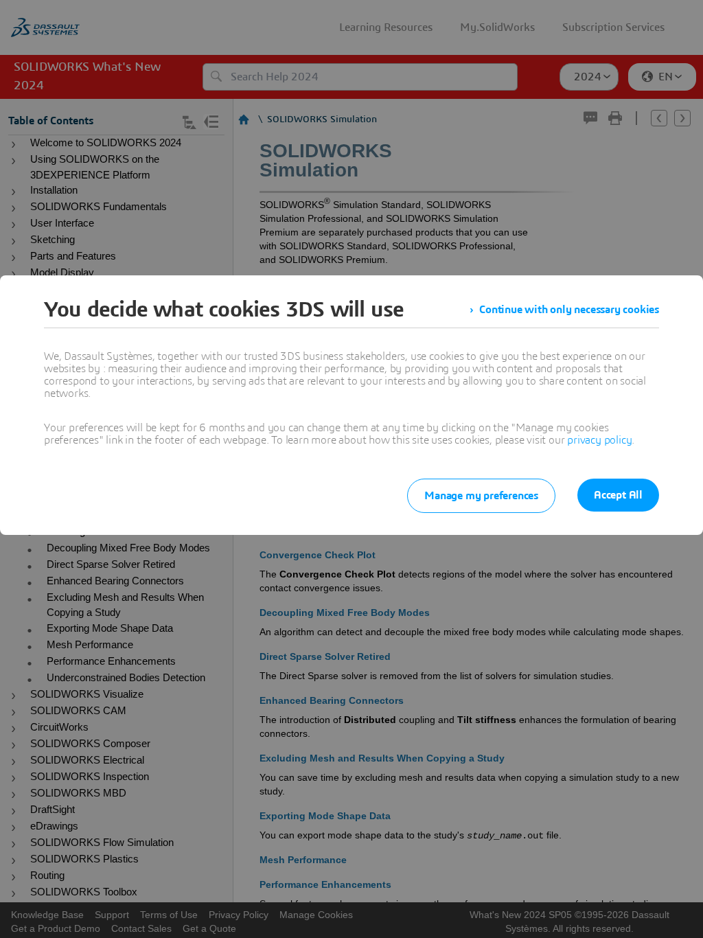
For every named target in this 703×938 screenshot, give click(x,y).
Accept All (618, 495)
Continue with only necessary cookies (569, 309)
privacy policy (599, 440)
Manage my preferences (481, 495)
